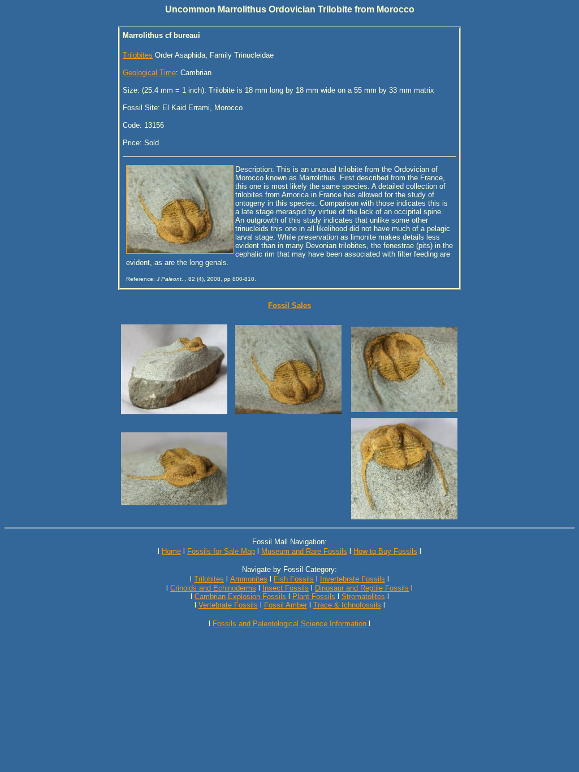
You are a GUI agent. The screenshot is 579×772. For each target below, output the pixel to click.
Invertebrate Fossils (352, 579)
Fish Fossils (294, 579)
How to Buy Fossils (385, 551)
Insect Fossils (285, 588)
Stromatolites (363, 596)
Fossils (246, 605)
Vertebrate (215, 605)
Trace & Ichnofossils (347, 605)
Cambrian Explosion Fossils (240, 596)
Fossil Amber (285, 605)
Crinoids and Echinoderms (213, 588)
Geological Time (149, 72)
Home (171, 551)
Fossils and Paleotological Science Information (289, 623)
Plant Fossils (313, 596)
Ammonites (248, 579)
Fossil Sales (289, 305)
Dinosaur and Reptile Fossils (362, 588)
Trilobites (138, 55)
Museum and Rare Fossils (304, 551)
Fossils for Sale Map (221, 551)
